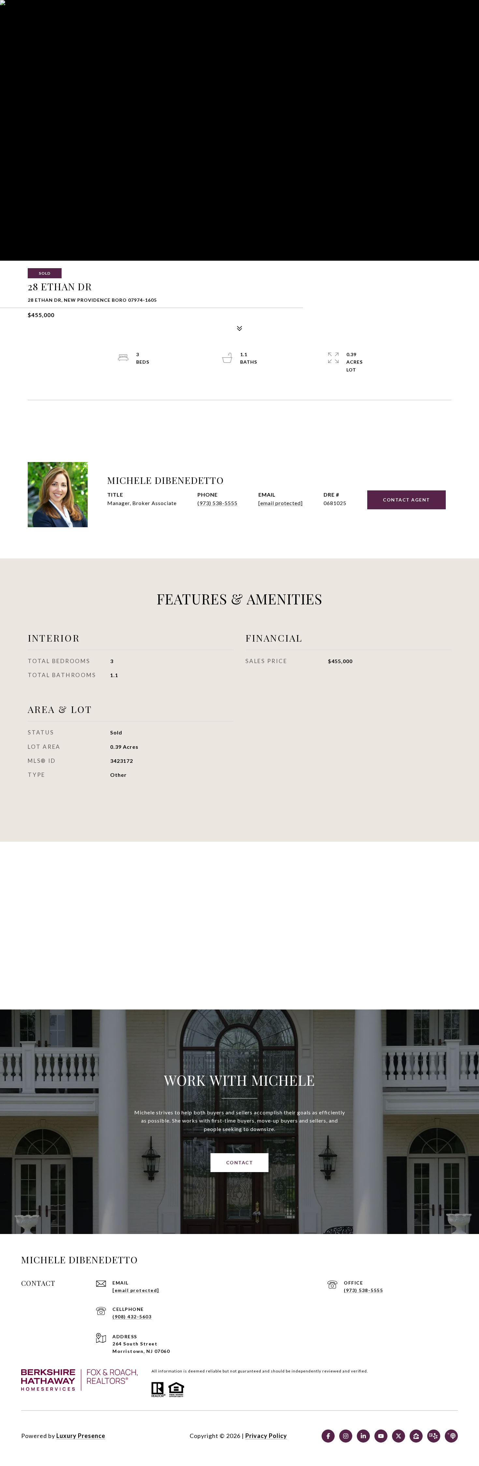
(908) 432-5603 (132, 1316)
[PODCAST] (451, 1436)
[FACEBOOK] (328, 1436)
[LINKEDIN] (363, 1436)
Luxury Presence (80, 1435)
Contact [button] (239, 1162)
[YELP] (433, 1436)
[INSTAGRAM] (345, 1436)
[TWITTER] (398, 1436)
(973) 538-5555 (217, 503)
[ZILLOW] (416, 1436)
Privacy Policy (266, 1435)
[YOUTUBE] (380, 1436)
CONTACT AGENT (406, 499)
